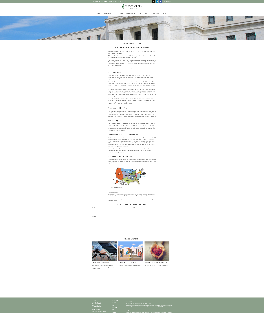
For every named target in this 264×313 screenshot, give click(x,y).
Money (113, 311)
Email (134, 207)
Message (94, 216)
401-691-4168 (123, 1)
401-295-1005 (98, 303)
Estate (113, 305)
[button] (98, 13)
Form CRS (130, 301)
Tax (113, 309)
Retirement (114, 302)
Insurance (114, 307)
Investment (114, 304)
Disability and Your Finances (101, 262)
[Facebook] (160, 1)
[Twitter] (153, 1)
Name (93, 207)
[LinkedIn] (157, 1)
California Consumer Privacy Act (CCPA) (160, 312)
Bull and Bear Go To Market (127, 262)
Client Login (168, 1)
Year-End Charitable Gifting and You (156, 262)
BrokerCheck (150, 303)
